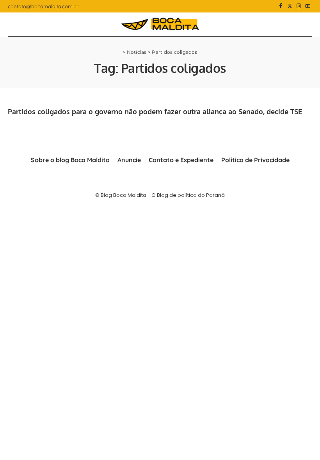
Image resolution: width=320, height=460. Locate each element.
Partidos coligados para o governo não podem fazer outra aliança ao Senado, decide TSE (155, 111)
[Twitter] (289, 6)
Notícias (137, 52)
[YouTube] (307, 6)
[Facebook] (280, 6)
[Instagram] (298, 6)
